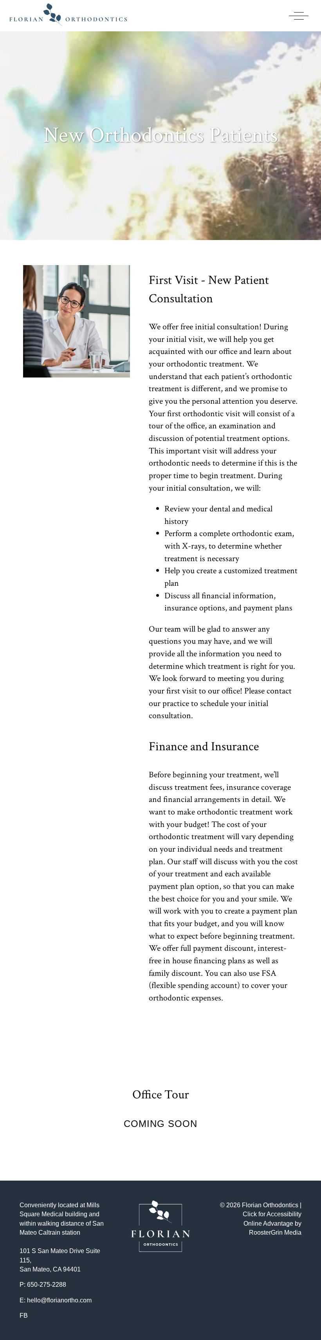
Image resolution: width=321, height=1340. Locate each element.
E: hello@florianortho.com (56, 1300)
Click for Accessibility (272, 1214)
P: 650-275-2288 (43, 1284)
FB (24, 1315)
